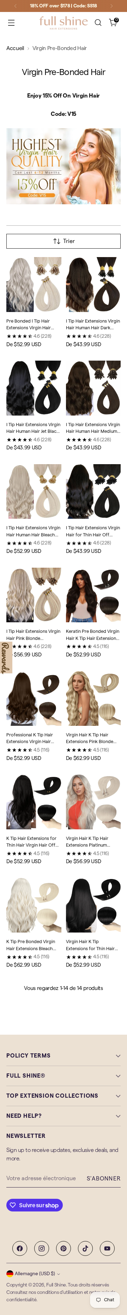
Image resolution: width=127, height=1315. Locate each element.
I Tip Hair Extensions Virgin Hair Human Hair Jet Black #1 (33, 431)
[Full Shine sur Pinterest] (63, 1248)
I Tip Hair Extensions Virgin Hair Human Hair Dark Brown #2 (93, 328)
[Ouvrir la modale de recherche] (98, 22)
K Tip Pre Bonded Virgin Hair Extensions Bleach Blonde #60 (30, 948)
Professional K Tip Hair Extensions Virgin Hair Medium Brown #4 (29, 742)
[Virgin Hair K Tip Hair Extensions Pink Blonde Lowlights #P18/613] (93, 698)
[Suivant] (111, 6)
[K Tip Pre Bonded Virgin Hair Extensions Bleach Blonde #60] (33, 905)
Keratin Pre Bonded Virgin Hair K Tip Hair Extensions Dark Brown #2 (92, 638)
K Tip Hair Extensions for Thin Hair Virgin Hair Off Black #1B (31, 845)
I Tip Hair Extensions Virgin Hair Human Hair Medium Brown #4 (93, 431)
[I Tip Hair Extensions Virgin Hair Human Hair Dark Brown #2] (93, 284)
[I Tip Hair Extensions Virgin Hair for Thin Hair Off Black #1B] (93, 491)
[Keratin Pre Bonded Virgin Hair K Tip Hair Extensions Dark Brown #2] (93, 595)
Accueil (15, 48)
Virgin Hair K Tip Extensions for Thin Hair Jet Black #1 (90, 948)
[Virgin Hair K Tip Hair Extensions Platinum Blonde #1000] (93, 801)
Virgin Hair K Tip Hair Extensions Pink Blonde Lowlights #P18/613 (89, 742)
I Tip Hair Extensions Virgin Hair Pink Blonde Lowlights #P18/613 (33, 638)
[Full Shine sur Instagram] (41, 1248)
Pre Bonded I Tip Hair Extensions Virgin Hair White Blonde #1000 (28, 328)
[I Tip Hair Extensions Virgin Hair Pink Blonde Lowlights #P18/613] (33, 595)
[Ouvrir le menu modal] (11, 22)
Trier (69, 241)
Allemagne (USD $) (35, 1273)
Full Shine (56, 1285)
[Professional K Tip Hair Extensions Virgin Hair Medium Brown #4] (33, 698)
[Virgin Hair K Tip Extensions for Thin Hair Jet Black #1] (93, 905)
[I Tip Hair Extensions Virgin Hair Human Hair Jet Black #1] (33, 388)
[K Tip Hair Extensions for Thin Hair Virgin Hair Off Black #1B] (33, 801)
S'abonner (104, 1179)
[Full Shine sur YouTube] (107, 1248)
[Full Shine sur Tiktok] (85, 1248)
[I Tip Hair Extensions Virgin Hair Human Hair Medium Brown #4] (93, 388)
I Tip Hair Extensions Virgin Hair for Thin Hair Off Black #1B (93, 534)
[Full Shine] (63, 22)
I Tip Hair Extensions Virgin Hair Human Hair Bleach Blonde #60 (33, 534)
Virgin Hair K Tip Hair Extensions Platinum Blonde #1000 (87, 845)
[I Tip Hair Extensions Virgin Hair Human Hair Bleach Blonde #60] (33, 491)
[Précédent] (15, 6)
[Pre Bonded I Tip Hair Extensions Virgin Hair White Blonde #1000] (33, 284)
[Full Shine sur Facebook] (19, 1248)
